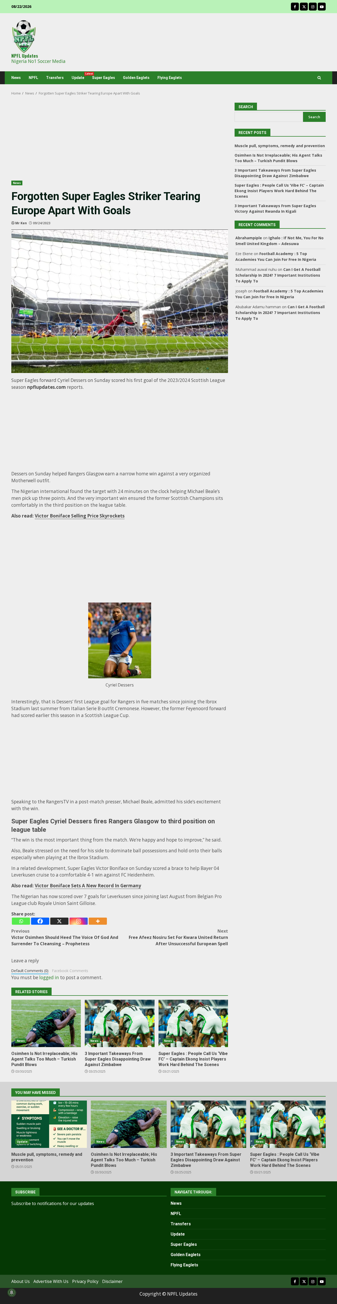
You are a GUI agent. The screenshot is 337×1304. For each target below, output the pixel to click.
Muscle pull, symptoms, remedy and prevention (280, 145)
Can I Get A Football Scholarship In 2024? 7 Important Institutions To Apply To (277, 275)
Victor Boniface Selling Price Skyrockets (80, 516)
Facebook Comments (70, 970)
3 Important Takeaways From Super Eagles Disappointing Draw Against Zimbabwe (119, 1023)
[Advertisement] (119, 141)
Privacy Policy (85, 1281)
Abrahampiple (248, 237)
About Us (20, 1281)
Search (314, 117)
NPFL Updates (24, 55)
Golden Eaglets (136, 78)
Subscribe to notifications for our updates (52, 1203)
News (16, 78)
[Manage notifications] (11, 1292)
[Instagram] (79, 921)
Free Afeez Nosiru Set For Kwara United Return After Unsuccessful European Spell (178, 937)
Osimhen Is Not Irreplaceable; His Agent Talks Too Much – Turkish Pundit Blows (46, 1023)
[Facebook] (40, 921)
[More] (98, 921)
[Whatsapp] (21, 921)
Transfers (55, 78)
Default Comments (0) (29, 970)
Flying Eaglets (169, 78)
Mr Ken (21, 223)
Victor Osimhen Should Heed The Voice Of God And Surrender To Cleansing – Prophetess (64, 937)
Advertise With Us (50, 1281)
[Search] (319, 78)
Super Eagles (103, 78)
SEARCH (246, 107)
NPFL (33, 78)
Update (80, 76)
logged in (49, 977)
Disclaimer (112, 1281)
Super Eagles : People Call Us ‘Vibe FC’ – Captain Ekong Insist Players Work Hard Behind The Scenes (193, 1023)
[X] (59, 921)
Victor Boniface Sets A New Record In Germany (88, 886)
